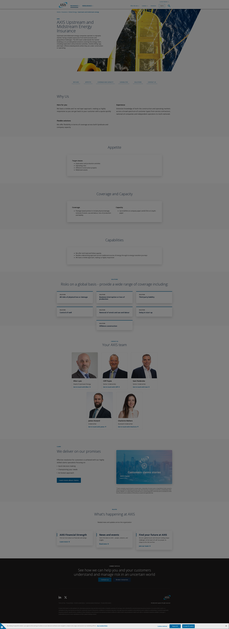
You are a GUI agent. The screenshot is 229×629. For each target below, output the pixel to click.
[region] (114, 626)
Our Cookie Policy (102, 626)
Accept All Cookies (188, 626)
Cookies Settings (162, 626)
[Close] (226, 626)
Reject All (175, 626)
